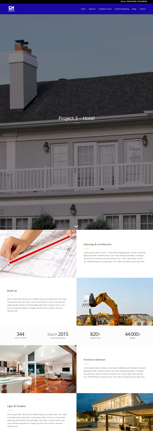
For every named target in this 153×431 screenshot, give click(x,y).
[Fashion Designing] (2, 215)
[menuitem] (83, 8)
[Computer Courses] (151, 215)
